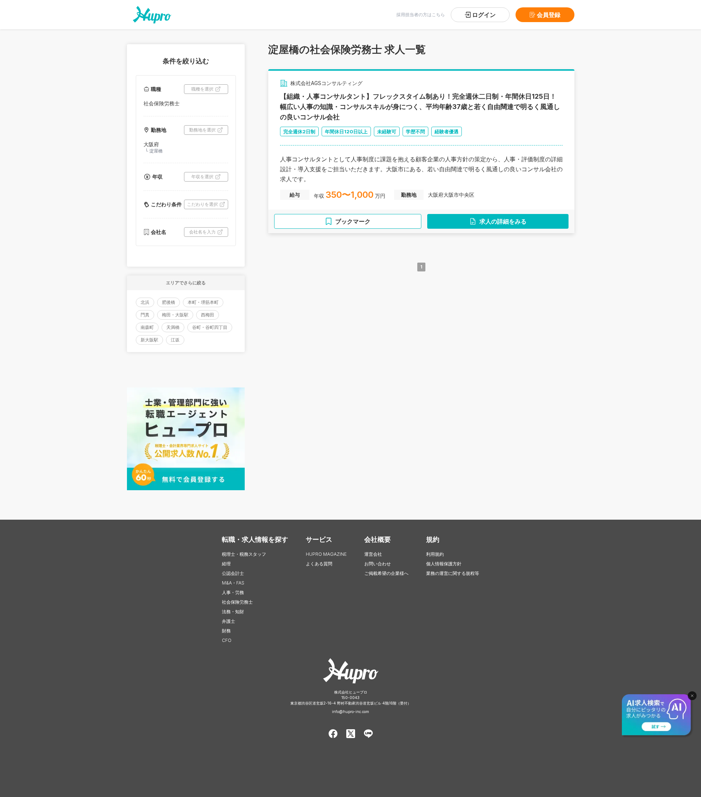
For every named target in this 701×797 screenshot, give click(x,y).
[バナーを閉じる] (692, 695)
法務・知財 (233, 611)
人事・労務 (233, 592)
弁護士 (228, 621)
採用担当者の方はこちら (420, 14)
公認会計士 (233, 573)
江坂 (175, 340)
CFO (226, 640)
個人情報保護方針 (443, 563)
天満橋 (173, 327)
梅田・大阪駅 (175, 314)
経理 (226, 563)
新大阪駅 (149, 340)
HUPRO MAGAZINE (326, 554)
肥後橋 (168, 302)
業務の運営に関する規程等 (452, 573)
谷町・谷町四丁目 (209, 327)
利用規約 (435, 554)
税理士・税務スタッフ (244, 554)
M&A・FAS (233, 583)
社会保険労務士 (237, 602)
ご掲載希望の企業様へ (386, 573)
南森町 (147, 327)
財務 (226, 630)
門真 (145, 314)
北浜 (145, 302)
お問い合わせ (377, 563)
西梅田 (207, 314)
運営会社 (373, 554)
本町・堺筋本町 (203, 302)
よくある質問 (319, 563)
